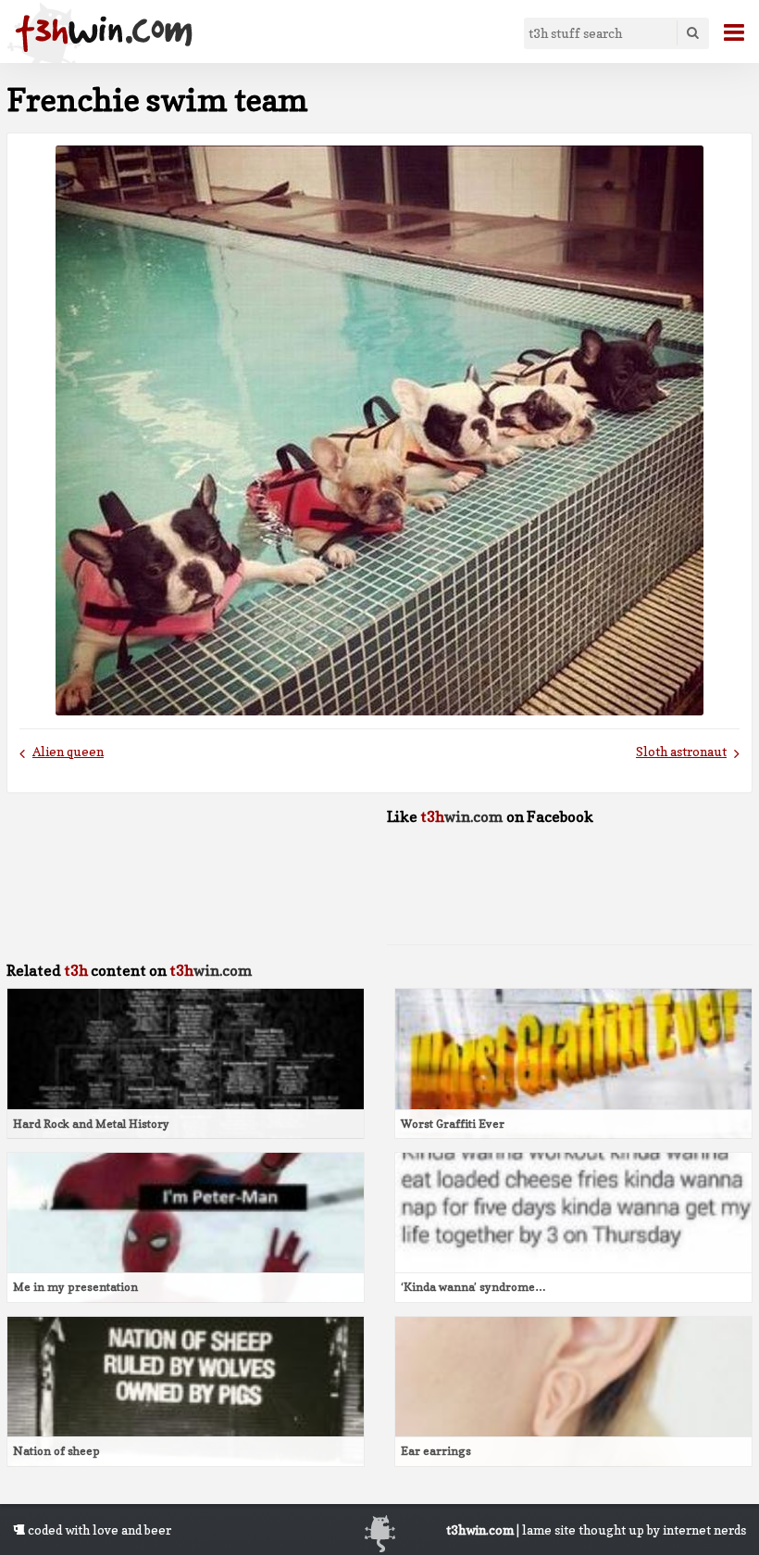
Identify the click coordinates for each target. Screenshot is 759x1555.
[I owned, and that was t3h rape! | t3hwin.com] (104, 33)
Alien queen (68, 751)
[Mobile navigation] (726, 32)
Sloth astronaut (681, 751)
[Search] (692, 32)
